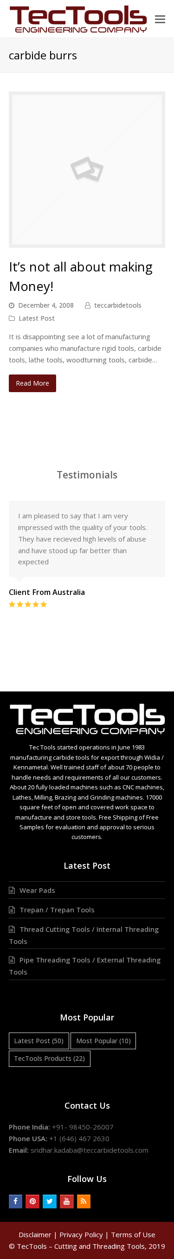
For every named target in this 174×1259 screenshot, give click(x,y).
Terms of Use (133, 1234)
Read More (32, 383)
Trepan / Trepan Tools (57, 909)
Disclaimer (35, 1234)
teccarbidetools (118, 305)
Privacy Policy (81, 1234)
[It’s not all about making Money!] (87, 242)
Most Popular (103, 1040)
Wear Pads (37, 890)
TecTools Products (49, 1058)
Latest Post (37, 318)
